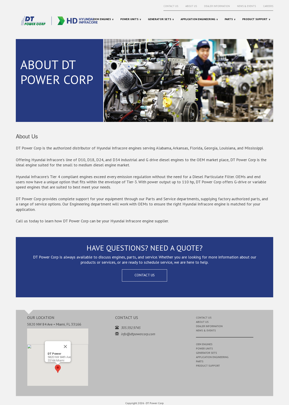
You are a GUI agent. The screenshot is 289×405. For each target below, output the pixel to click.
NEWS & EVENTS (206, 330)
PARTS (199, 361)
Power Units (129, 19)
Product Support (255, 19)
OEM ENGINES (204, 344)
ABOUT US (202, 322)
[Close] (65, 346)
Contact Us (170, 6)
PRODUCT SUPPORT (208, 365)
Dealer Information (217, 6)
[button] (58, 369)
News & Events (246, 6)
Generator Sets (159, 19)
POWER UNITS (204, 348)
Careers (268, 6)
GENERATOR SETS (206, 352)
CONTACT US (145, 275)
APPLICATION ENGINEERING (212, 357)
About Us (191, 6)
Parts (229, 19)
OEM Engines (102, 19)
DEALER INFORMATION (209, 326)
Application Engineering (198, 19)
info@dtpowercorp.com (138, 334)
